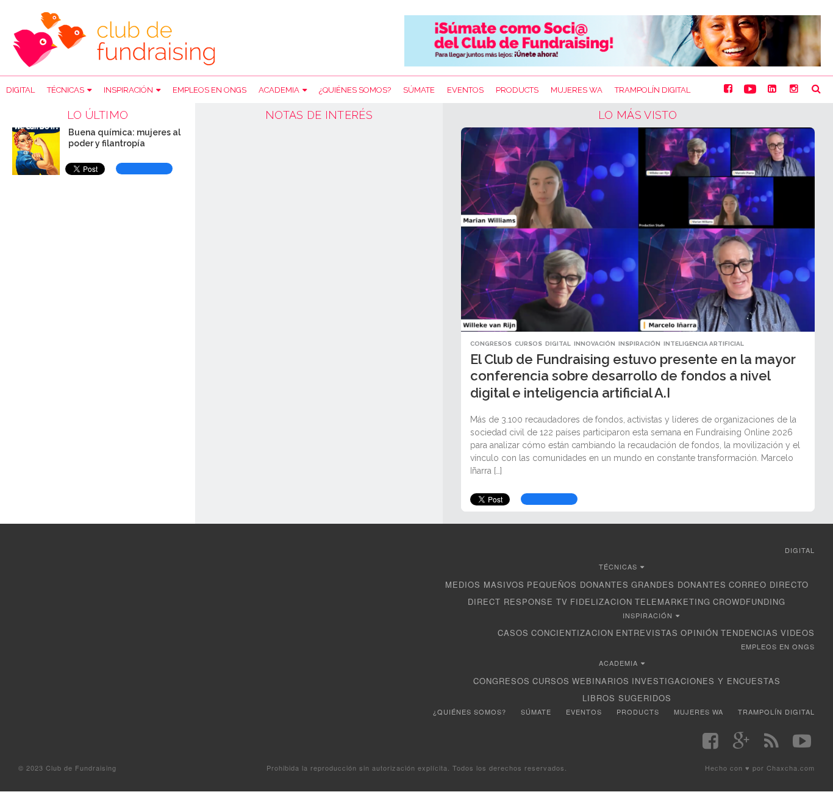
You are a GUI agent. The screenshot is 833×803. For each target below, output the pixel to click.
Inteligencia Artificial (703, 343)
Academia (279, 90)
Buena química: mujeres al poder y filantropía (124, 137)
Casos (513, 632)
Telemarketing (672, 601)
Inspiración (128, 90)
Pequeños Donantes (578, 584)
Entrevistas (647, 632)
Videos (798, 632)
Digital (20, 90)
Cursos (528, 343)
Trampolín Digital (652, 90)
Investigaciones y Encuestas (706, 681)
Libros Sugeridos (626, 698)
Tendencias (749, 632)
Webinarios (600, 681)
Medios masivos (484, 584)
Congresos (491, 343)
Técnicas (65, 90)
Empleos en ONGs (209, 90)
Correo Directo (769, 584)
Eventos (465, 90)
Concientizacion (572, 632)
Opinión (699, 632)
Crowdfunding (749, 601)
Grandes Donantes (678, 584)
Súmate (419, 90)
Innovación (594, 343)
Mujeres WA (576, 90)
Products (517, 90)
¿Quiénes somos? (355, 90)
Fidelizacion (601, 601)
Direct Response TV (518, 601)
